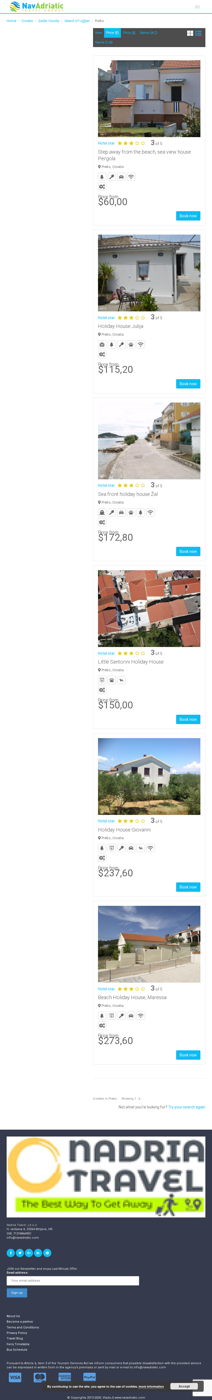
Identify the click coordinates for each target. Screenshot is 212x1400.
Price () (112, 33)
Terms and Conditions (23, 1327)
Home (11, 21)
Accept (184, 1386)
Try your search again (186, 1107)
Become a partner (20, 1321)
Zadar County (48, 21)
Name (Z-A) (104, 42)
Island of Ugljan (77, 21)
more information (151, 1386)
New (98, 33)
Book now (188, 216)
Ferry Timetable (18, 1344)
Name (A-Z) (148, 33)
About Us (13, 1316)
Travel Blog (15, 1338)
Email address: (17, 1272)
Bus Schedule (17, 1350)
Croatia (27, 21)
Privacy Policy (17, 1333)
